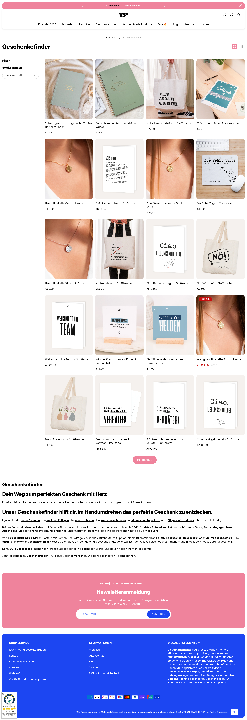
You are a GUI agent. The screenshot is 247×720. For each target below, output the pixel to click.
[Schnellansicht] (87, 144)
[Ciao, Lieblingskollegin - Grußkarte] (170, 249)
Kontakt (14, 655)
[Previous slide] (82, 5)
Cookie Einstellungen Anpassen (28, 679)
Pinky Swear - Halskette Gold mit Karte (166, 205)
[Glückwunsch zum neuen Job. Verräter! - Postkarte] (119, 405)
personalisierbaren (20, 538)
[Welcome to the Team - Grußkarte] (69, 325)
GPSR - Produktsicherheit (103, 673)
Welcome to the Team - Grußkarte (66, 359)
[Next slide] (164, 5)
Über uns (93, 667)
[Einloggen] (231, 15)
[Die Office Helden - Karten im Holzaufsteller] (170, 325)
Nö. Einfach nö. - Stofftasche (214, 283)
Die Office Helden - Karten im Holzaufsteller (164, 361)
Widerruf (14, 673)
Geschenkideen (34, 527)
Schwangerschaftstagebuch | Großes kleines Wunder (68, 125)
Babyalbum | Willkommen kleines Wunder (116, 125)
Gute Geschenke (20, 549)
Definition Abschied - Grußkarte (115, 203)
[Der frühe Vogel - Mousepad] (220, 169)
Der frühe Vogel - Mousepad (214, 203)
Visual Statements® (14, 541)
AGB (90, 661)
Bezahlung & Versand (22, 661)
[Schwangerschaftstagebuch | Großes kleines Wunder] (69, 89)
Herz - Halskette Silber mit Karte (64, 283)
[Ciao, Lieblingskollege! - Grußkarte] (220, 405)
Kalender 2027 (115, 5)
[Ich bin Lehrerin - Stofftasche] (119, 249)
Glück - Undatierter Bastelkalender (218, 123)
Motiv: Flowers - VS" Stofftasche (64, 439)
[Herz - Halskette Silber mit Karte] (69, 249)
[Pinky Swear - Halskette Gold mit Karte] (170, 169)
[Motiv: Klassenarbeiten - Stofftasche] (170, 89)
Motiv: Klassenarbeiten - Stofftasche (169, 123)
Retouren (14, 667)
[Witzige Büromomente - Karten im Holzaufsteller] (119, 325)
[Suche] (225, 15)
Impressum (95, 649)
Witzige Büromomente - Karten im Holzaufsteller (117, 361)
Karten (160, 538)
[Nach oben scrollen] (234, 712)
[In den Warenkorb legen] (87, 64)
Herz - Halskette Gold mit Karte (64, 203)
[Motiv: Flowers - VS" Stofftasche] (69, 405)
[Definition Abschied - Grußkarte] (119, 169)
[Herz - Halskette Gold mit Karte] (69, 169)
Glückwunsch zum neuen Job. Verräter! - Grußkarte (164, 441)
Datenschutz (96, 655)
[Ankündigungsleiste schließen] (240, 5)
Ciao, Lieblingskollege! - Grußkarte (218, 439)
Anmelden (158, 614)
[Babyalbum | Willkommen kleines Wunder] (119, 89)
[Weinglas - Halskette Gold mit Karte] (220, 325)
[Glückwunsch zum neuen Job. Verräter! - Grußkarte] (170, 405)
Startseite (111, 37)
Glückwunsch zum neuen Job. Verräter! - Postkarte (114, 441)
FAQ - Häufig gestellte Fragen (27, 649)
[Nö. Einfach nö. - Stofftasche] (220, 249)
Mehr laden (144, 459)
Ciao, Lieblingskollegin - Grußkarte (167, 283)
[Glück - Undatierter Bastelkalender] (220, 89)
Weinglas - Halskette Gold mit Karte (219, 359)
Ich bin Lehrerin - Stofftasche (114, 283)
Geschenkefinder (38, 541)
